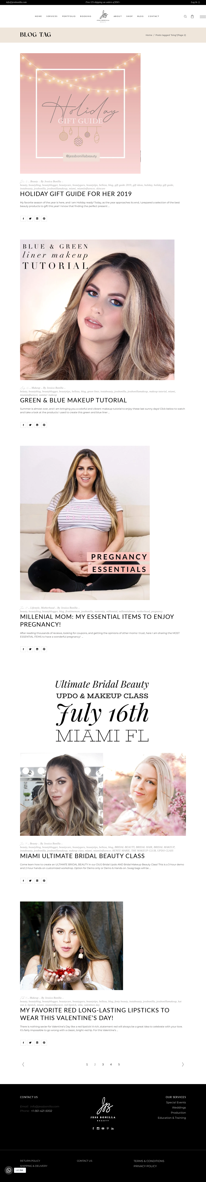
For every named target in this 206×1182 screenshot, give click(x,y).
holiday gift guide (163, 185)
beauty (23, 185)
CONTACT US (84, 1160)
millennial (111, 611)
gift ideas (138, 185)
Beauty (34, 181)
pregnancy (157, 611)
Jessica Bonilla (52, 181)
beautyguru (79, 185)
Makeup (36, 387)
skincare (100, 188)
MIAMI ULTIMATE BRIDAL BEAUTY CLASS (82, 856)
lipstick (31, 1004)
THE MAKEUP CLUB (143, 850)
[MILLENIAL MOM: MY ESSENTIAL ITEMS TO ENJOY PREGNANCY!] (85, 523)
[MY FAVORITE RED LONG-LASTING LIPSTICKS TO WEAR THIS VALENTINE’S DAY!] (71, 945)
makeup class (76, 850)
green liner (93, 391)
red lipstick (70, 1004)
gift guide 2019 (123, 185)
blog (110, 185)
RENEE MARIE (121, 850)
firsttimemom (72, 611)
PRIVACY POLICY (145, 1166)
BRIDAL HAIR (144, 847)
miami (72, 188)
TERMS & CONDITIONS (149, 1161)
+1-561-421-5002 (41, 1111)
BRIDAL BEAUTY (124, 847)
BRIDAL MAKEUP (164, 847)
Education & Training (172, 1117)
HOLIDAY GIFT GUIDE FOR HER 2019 (76, 194)
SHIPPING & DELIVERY (33, 1166)
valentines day (92, 1004)
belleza (103, 185)
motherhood (143, 611)
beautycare (65, 185)
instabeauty (26, 188)
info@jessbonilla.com (16, 2)
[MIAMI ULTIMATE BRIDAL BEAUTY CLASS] (103, 753)
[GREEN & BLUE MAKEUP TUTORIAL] (97, 310)
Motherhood (47, 607)
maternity (100, 611)
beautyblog (35, 185)
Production (178, 1112)
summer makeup (48, 394)
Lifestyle (35, 607)
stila (80, 1004)
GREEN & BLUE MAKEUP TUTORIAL (73, 401)
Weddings (179, 1107)
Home (149, 35)
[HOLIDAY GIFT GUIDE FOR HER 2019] (80, 113)
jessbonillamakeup (57, 188)
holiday (148, 185)
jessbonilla (40, 188)
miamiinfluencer (86, 188)
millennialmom (127, 611)
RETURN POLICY (30, 1160)
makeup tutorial (158, 391)
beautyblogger (50, 185)
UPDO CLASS (165, 850)
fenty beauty (121, 1001)
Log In (194, 2)
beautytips (92, 185)
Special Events (176, 1102)
